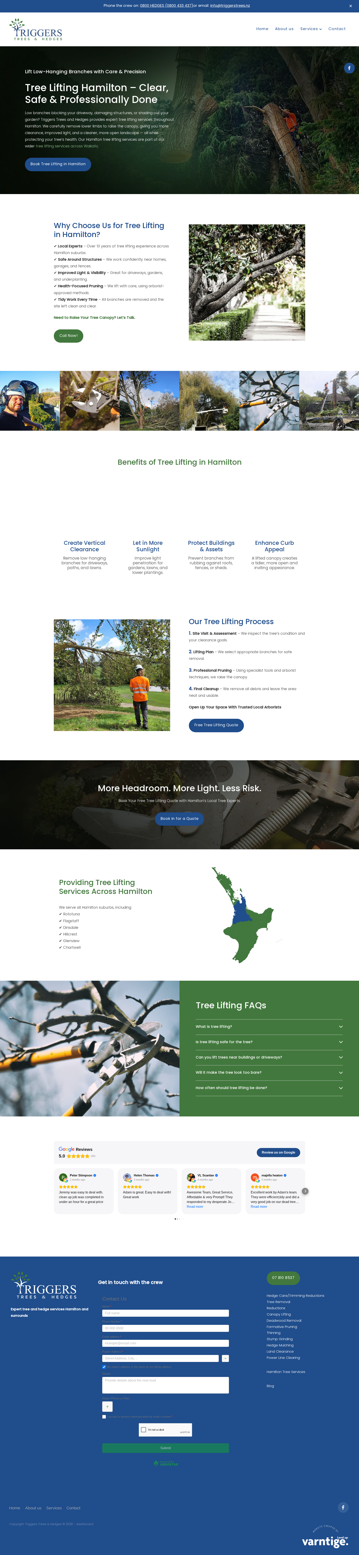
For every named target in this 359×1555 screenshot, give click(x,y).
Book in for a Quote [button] (179, 819)
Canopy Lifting (279, 1314)
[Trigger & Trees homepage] (43, 29)
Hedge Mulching (280, 1345)
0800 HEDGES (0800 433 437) (166, 6)
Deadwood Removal (284, 1321)
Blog (270, 1386)
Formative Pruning (282, 1327)
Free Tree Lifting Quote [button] (216, 725)
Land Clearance (280, 1352)
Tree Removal (278, 1302)
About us (284, 29)
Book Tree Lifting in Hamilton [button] (58, 164)
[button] (53, 1191)
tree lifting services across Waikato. (67, 146)
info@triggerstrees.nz (230, 6)
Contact (337, 29)
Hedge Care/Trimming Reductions (295, 1296)
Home (262, 29)
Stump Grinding (280, 1339)
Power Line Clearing (283, 1358)
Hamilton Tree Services (286, 1372)
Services (309, 29)
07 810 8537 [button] (283, 1278)
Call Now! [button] (68, 336)
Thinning (273, 1333)
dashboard (84, 1524)
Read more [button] (195, 1206)
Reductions (276, 1308)
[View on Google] (63, 1177)
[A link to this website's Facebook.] (349, 68)
